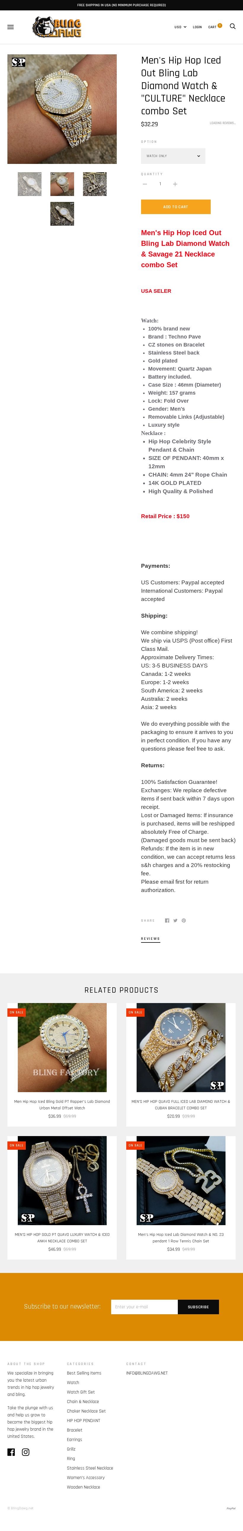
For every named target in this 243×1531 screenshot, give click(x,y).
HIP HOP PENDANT (83, 1421)
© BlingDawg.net (20, 1508)
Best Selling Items (84, 1373)
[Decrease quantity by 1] (145, 184)
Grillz (71, 1449)
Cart (214, 27)
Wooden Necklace (83, 1487)
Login (197, 27)
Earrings (74, 1440)
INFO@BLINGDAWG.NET (147, 1373)
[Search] (233, 27)
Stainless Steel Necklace (90, 1468)
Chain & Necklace (83, 1402)
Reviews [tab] (150, 938)
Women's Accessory (86, 1478)
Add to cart (175, 207)
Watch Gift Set (81, 1392)
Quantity (152, 174)
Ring (71, 1459)
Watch (73, 1383)
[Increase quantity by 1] (175, 184)
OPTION (149, 141)
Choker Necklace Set (86, 1411)
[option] (62, 109)
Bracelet (74, 1430)
